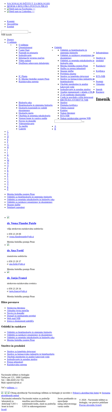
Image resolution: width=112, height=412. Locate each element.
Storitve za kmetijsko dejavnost (21, 351)
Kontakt (10, 21)
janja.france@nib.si (18, 291)
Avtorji (98, 405)
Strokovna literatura (16, 308)
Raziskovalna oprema (17, 364)
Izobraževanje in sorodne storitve (22, 359)
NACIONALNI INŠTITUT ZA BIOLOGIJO (28, 3)
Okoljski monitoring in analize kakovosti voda (28, 356)
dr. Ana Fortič (15, 250)
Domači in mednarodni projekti (21, 316)
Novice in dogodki (15, 313)
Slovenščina (12, 24)
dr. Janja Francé (17, 277)
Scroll (4, 409)
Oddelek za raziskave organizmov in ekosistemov (29, 202)
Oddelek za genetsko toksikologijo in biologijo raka (30, 199)
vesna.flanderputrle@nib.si (21, 236)
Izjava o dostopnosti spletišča (20, 321)
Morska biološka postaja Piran (21, 194)
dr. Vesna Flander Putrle (21, 223)
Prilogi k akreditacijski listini (86, 393)
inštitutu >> (12, 387)
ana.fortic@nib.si (17, 264)
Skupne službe (13, 204)
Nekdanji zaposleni (16, 207)
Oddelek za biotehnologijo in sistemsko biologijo (29, 197)
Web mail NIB (13, 318)
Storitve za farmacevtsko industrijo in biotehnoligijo (30, 354)
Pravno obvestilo (87, 405)
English (10, 26)
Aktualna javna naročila (18, 310)
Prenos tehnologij (15, 362)
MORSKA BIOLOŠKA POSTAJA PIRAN (27, 6)
